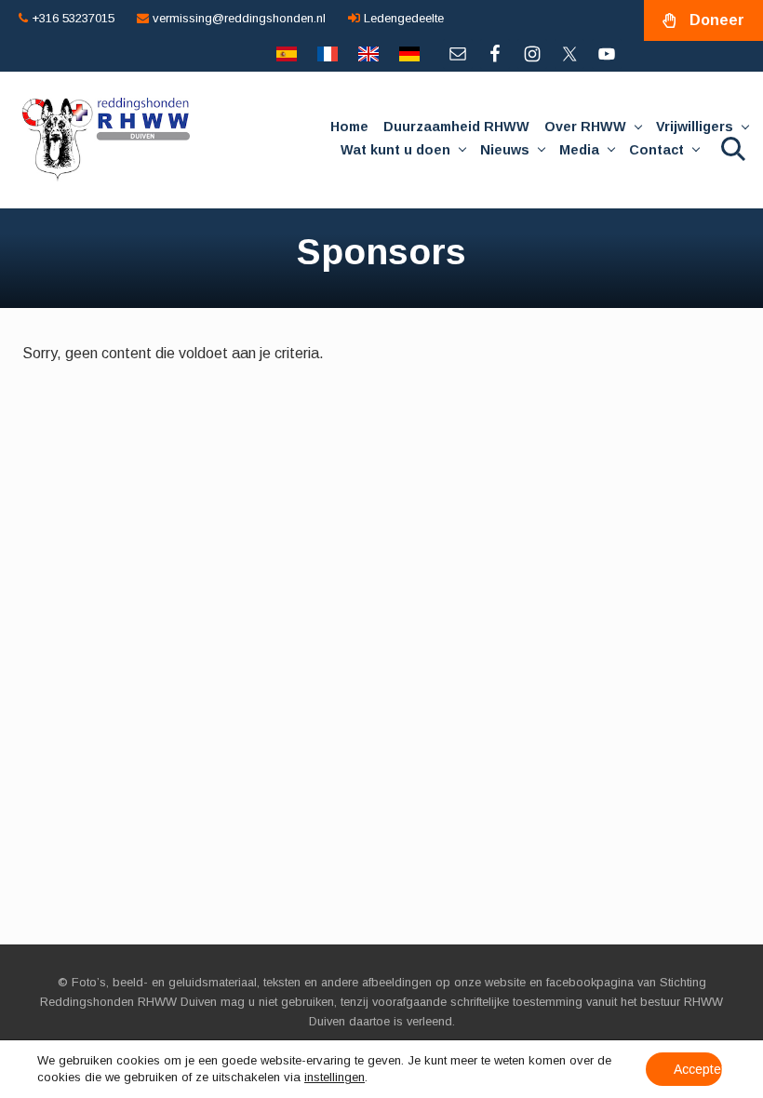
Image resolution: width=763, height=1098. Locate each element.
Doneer (716, 20)
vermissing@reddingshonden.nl (237, 18)
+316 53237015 (71, 18)
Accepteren (698, 1069)
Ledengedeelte (402, 18)
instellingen (334, 1077)
